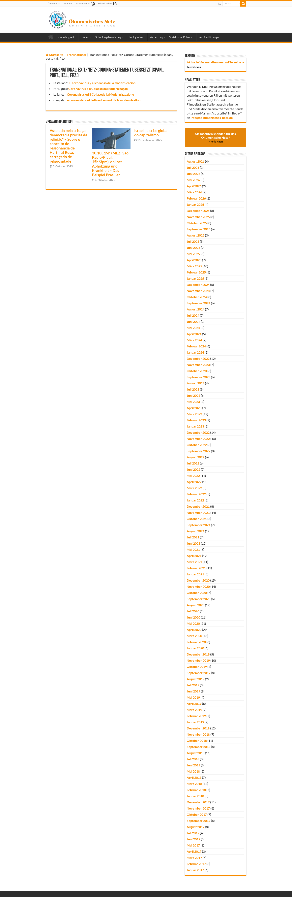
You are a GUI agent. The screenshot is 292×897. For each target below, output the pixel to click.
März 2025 (194, 266)
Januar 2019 (195, 722)
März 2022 (194, 488)
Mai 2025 (193, 254)
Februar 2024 (196, 346)
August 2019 (195, 679)
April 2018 (194, 777)
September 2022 (198, 451)
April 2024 (194, 334)
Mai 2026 (193, 180)
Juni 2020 (193, 617)
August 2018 (195, 753)
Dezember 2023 (198, 358)
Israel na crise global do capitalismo (151, 132)
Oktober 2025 (197, 223)
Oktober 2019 (197, 666)
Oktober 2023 (197, 371)
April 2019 (194, 703)
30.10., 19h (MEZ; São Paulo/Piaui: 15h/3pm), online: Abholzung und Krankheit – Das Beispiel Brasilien (110, 164)
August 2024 (195, 309)
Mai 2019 (193, 697)
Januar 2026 (195, 204)
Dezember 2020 (198, 580)
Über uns (52, 3)
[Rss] (219, 3)
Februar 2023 (196, 420)
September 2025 (198, 229)
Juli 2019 (193, 685)
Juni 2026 (193, 174)
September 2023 (198, 377)
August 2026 (195, 161)
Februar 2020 (196, 642)
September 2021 (198, 525)
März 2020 (194, 636)
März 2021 (194, 562)
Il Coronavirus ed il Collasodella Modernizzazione (99, 94)
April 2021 (194, 556)
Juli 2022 (193, 463)
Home (51, 37)
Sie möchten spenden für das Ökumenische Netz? (215, 137)
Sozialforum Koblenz (180, 37)
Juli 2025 (193, 241)
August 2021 (195, 531)
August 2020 (195, 605)
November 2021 (198, 512)
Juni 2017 (193, 839)
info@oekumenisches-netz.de (212, 117)
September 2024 (198, 303)
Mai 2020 (193, 623)
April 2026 (194, 186)
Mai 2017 (193, 845)
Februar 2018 (196, 790)
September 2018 (198, 747)
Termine (67, 3)
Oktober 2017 (197, 814)
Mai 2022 (193, 475)
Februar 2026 (196, 198)
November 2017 (198, 808)
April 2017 (194, 851)
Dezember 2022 (198, 432)
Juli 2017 (193, 833)
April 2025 (194, 260)
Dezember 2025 (198, 210)
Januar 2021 (195, 574)
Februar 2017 (196, 864)
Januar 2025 (195, 278)
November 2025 (198, 217)
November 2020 (198, 586)
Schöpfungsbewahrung (108, 37)
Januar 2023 (195, 426)
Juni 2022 (193, 469)
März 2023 (194, 414)
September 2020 (198, 599)
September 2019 (198, 673)
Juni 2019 (193, 691)
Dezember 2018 (198, 728)
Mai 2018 (193, 771)
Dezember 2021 (198, 506)
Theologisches (135, 37)
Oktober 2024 (197, 297)
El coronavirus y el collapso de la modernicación (102, 83)
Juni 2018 (193, 765)
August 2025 (195, 235)
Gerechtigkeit (66, 37)
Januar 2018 (195, 796)
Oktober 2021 (197, 519)
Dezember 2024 (198, 284)
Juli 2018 (193, 759)
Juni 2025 (193, 247)
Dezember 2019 (198, 654)
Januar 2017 (195, 870)
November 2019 (198, 660)
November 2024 (198, 291)
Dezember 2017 (198, 802)
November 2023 (198, 365)
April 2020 (194, 629)
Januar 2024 (195, 352)
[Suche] (243, 4)
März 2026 (194, 192)
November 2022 (198, 438)
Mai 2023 (193, 401)
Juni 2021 (193, 543)
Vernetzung (156, 37)
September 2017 (198, 820)
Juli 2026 (193, 167)
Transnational (83, 3)
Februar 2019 (196, 716)
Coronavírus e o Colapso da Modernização (98, 88)
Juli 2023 (193, 389)
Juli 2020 (193, 611)
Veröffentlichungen (209, 37)
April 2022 (194, 482)
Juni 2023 (193, 395)
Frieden (84, 37)
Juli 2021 (193, 537)
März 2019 (194, 710)
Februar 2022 (196, 494)
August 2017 (195, 827)
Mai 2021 (193, 549)
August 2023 (195, 383)
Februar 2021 (196, 568)
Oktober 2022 (197, 445)
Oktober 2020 (197, 592)
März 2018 (194, 783)
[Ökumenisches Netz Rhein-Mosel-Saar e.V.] (82, 19)
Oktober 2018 (197, 740)
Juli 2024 (193, 315)
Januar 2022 (195, 500)
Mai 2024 (193, 328)
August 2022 (195, 457)
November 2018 (198, 734)
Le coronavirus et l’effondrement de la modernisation (103, 100)
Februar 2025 (196, 272)
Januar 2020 (195, 648)
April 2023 (194, 408)
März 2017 (194, 857)
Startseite (56, 54)
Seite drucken (105, 3)
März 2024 (194, 340)
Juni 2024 (193, 321)
